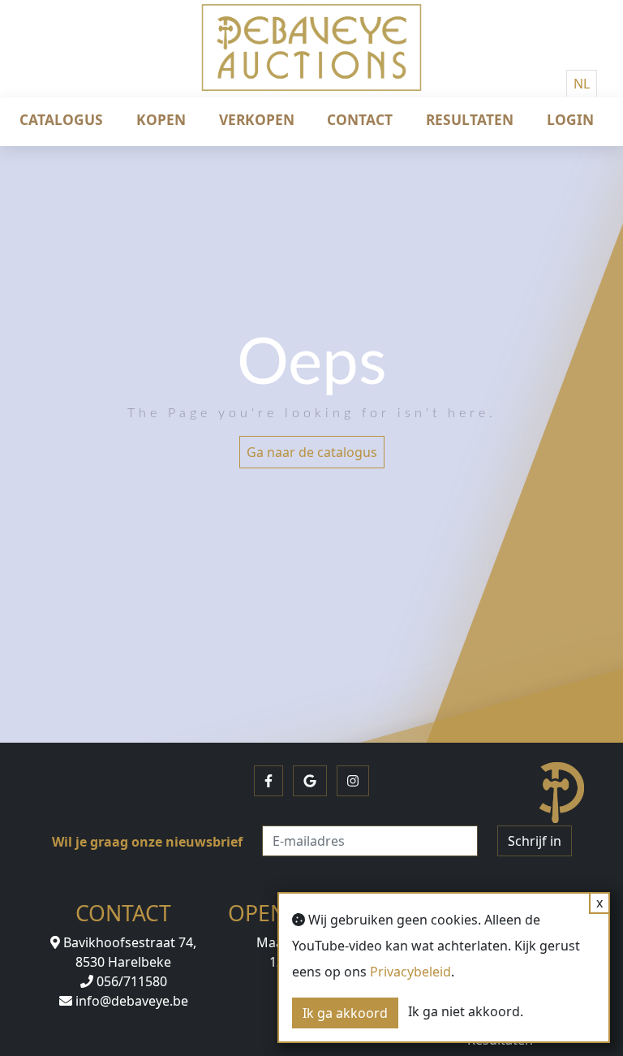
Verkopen (256, 119)
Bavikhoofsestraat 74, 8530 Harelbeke (128, 952)
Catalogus (61, 119)
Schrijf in (534, 841)
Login (570, 119)
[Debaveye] (311, 60)
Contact (360, 119)
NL (582, 84)
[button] (268, 780)
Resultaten (469, 119)
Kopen (161, 119)
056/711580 (130, 981)
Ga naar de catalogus (312, 452)
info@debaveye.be (130, 1001)
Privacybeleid (410, 972)
